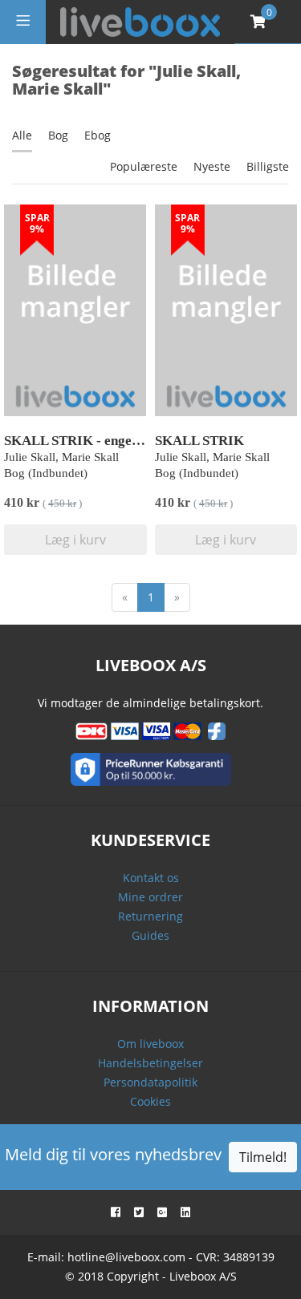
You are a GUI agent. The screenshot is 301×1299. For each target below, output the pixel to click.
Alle (22, 135)
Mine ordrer (150, 896)
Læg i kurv (75, 539)
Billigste (267, 166)
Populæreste (143, 166)
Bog (58, 135)
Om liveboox (150, 1043)
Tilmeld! (263, 1157)
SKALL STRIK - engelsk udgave (99, 440)
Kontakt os (151, 877)
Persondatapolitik (150, 1082)
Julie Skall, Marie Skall (61, 457)
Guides (150, 935)
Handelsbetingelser (150, 1062)
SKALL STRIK (199, 440)
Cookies (150, 1101)
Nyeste (211, 166)
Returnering (150, 916)
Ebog (97, 135)
